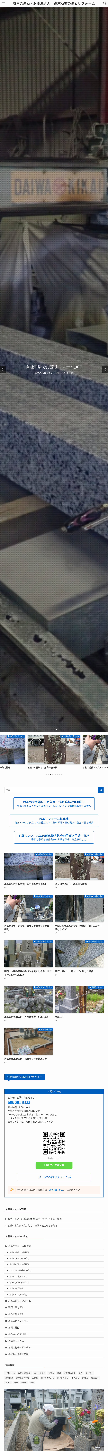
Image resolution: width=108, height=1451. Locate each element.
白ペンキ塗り (62, 1378)
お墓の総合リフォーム (19, 1301)
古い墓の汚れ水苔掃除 (19, 1264)
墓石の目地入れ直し (18, 1276)
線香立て (95, 1378)
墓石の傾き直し (16, 1314)
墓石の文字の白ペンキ (19, 1282)
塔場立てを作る (16, 1341)
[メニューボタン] (3, 3)
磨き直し (75, 1378)
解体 (16, 1382)
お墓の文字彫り (24, 1373)
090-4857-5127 (56, 1190)
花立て (8, 1382)
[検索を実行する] (101, 790)
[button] (51, 729)
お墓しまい (10, 1373)
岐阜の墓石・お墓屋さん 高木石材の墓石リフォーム (54, 3)
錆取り (24, 1382)
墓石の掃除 (14, 1327)
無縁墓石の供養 (22, 1378)
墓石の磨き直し (16, 1307)
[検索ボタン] (104, 3)
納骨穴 (85, 1378)
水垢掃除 (9, 1378)
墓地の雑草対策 (16, 1288)
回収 (59, 1373)
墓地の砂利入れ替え (18, 1294)
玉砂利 (35, 1378)
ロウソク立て (39, 1373)
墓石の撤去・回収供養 (19, 1347)
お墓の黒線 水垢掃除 (19, 1252)
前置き (51, 1373)
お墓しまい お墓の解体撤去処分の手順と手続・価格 (35, 1219)
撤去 (80, 1373)
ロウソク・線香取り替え (20, 1270)
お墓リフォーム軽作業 (19, 1246)
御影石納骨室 (69, 1373)
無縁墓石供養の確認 (18, 1354)
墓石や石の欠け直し (18, 1334)
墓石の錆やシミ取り (18, 1321)
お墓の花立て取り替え (19, 1258)
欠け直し (89, 1373)
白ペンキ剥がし (47, 1378)
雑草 (32, 1382)
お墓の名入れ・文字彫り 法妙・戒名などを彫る (32, 1225)
